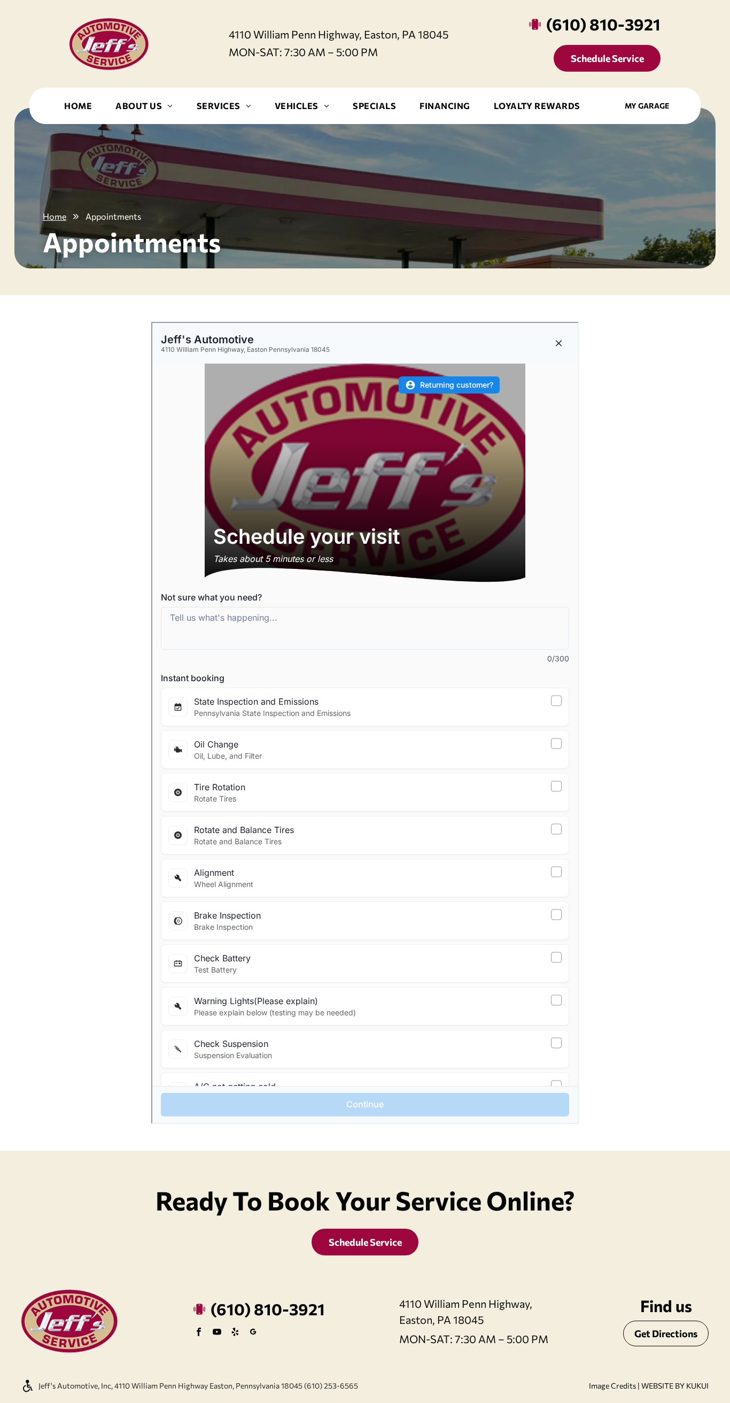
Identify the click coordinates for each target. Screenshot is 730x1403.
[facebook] (198, 1333)
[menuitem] (78, 106)
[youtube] (217, 1333)
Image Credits (612, 1385)
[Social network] (253, 1333)
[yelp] (235, 1333)
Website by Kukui (675, 1385)
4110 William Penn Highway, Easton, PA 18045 (338, 34)
